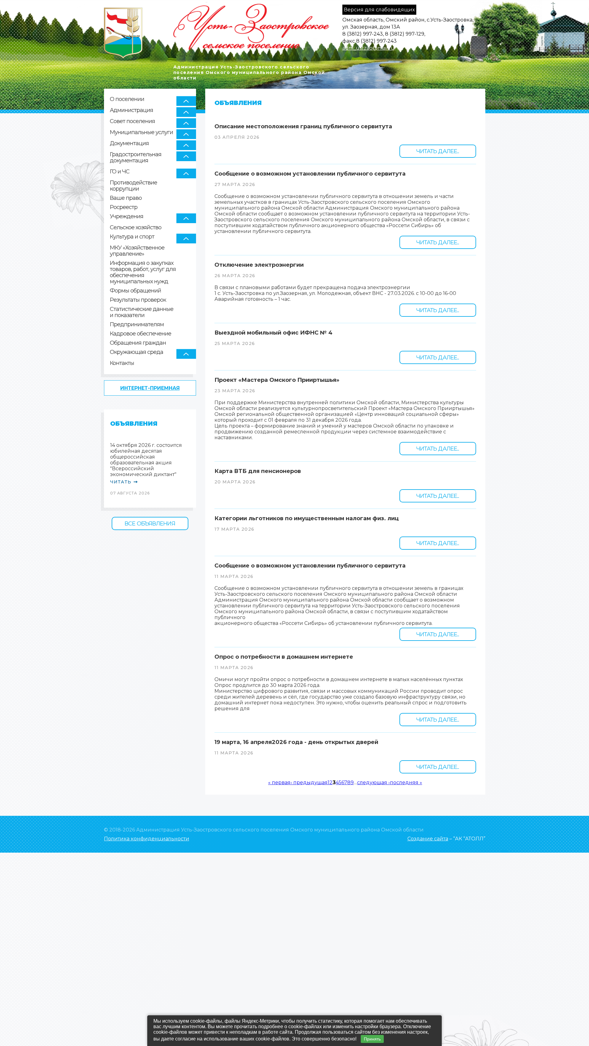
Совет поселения (132, 121)
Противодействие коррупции (133, 186)
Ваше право (126, 198)
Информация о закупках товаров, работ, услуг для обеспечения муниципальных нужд (143, 272)
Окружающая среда (136, 352)
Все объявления (150, 523)
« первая (279, 782)
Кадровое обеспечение (140, 334)
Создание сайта (427, 839)
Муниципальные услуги (141, 132)
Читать (121, 482)
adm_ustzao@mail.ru (368, 48)
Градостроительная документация (135, 157)
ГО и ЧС (119, 172)
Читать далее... (437, 151)
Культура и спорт (132, 237)
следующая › (373, 782)
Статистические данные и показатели (141, 312)
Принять (372, 1038)
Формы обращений (135, 291)
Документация (129, 143)
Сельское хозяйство (135, 227)
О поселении (127, 99)
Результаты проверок (138, 300)
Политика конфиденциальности (146, 839)
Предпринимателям (137, 324)
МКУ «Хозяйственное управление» (137, 251)
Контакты (122, 363)
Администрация (131, 110)
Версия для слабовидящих (379, 10)
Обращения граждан (138, 343)
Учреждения (126, 216)
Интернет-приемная (150, 388)
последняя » (406, 782)
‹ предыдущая (309, 782)
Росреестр (123, 207)
